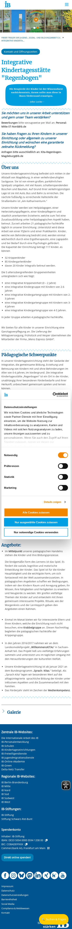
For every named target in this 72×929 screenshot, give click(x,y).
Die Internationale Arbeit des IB (19, 738)
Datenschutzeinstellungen (14, 895)
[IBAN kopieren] (46, 840)
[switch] (63, 466)
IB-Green (6, 765)
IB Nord (5, 790)
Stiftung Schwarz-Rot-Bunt (16, 819)
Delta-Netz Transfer (12, 769)
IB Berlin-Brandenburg (14, 782)
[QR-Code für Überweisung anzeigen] (48, 848)
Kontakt (5, 912)
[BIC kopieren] (26, 844)
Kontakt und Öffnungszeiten (20, 51)
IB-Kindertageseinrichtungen (18, 749)
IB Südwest (7, 798)
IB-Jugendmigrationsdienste (17, 757)
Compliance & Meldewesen (15, 908)
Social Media (7, 904)
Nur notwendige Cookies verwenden (36, 532)
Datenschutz (8, 890)
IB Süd (5, 794)
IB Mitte (5, 786)
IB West (5, 802)
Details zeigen (52, 501)
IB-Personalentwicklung (15, 741)
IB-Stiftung (7, 815)
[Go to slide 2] (38, 28)
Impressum (7, 886)
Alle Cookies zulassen (36, 512)
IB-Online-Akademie (13, 761)
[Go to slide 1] (35, 28)
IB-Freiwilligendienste (14, 753)
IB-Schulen (7, 746)
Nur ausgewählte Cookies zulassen (36, 522)
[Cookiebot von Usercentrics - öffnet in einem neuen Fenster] (52, 394)
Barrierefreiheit (9, 899)
